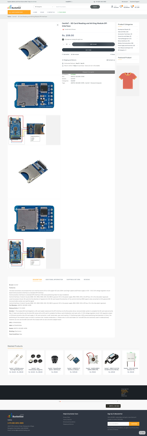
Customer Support (134, 1)
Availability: (65, 74)
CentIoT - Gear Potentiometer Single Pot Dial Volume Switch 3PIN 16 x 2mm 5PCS (16, 369)
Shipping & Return (73, 279)
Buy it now (88, 50)
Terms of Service (67, 419)
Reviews (87, 279)
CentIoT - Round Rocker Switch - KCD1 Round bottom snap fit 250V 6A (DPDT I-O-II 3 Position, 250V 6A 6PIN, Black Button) (35, 369)
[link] (22, 353)
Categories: (65, 81)
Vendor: (64, 78)
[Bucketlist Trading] (14, 7)
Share (113, 54)
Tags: (63, 83)
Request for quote (88, 72)
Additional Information (54, 279)
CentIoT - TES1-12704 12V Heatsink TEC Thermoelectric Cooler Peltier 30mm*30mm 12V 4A (111, 369)
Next (135, 363)
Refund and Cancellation (69, 422)
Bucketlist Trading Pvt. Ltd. (124, 392)
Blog (42, 12)
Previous (11, 363)
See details (34, 1)
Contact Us (51, 12)
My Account (125, 1)
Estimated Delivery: (69, 63)
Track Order (62, 12)
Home (35, 12)
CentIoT (73, 81)
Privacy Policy (66, 417)
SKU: (63, 76)
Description (37, 279)
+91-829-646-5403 (101, 1)
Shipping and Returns (68, 424)
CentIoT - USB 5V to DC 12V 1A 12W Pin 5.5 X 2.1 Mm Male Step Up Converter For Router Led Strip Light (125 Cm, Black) (92, 369)
